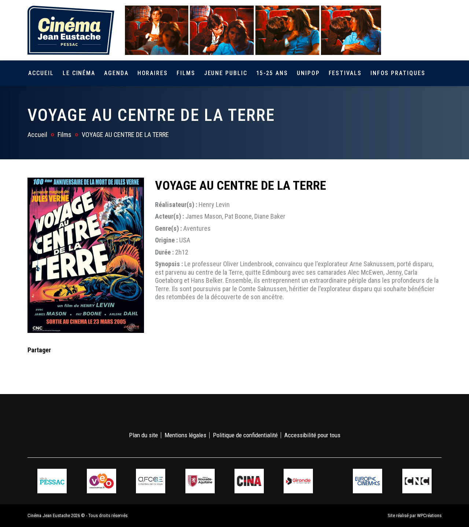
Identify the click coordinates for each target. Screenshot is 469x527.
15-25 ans (272, 73)
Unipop (308, 73)
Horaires (152, 73)
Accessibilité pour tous (312, 435)
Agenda (116, 73)
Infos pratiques (397, 73)
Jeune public (225, 73)
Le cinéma (79, 73)
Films (186, 73)
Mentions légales (185, 435)
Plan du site (143, 435)
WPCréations (429, 515)
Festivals (345, 73)
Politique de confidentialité (245, 435)
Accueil (40, 73)
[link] (395, 30)
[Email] (79, 364)
